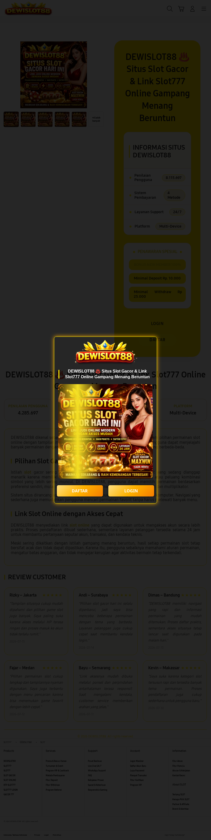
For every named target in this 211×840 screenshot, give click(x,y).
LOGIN (131, 491)
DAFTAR (80, 491)
